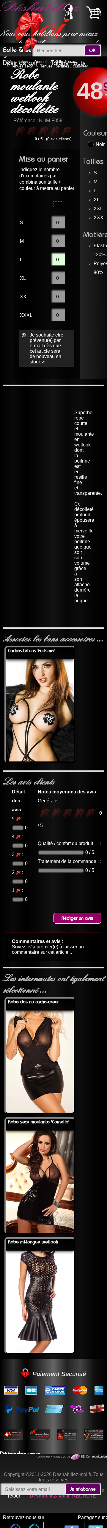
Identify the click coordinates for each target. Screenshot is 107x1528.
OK (92, 50)
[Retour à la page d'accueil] (41, 21)
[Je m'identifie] (68, 17)
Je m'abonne (83, 1489)
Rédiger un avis (77, 918)
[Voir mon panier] (93, 12)
